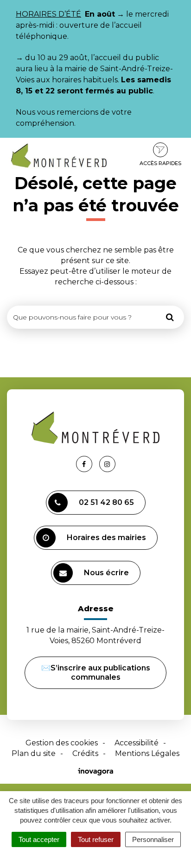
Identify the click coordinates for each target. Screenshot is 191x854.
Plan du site (34, 753)
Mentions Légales (147, 753)
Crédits (85, 753)
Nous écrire (106, 572)
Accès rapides (160, 163)
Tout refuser (96, 839)
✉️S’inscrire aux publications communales (95, 673)
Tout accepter (39, 839)
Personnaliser (153, 839)
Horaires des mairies (106, 537)
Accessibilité (137, 742)
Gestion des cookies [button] (61, 742)
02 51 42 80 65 (106, 502)
